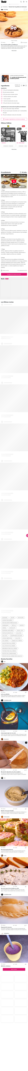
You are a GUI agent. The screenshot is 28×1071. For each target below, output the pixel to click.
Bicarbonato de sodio (16, 635)
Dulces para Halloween (8, 643)
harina (4, 627)
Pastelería (5, 6)
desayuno (4, 617)
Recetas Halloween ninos (9, 653)
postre (12, 617)
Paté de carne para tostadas (7, 810)
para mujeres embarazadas (9, 622)
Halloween (5, 640)
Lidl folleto (4, 142)
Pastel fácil (20, 630)
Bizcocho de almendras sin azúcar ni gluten (11, 771)
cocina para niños (7, 620)
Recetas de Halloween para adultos (12, 656)
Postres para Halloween (9, 650)
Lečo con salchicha (5, 694)
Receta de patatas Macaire (7, 849)
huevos (22, 625)
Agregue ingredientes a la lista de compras (15, 119)
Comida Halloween (17, 640)
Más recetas (14, 969)
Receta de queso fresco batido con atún (10, 888)
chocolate (12, 627)
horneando (5, 625)
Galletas (18, 633)
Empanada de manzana (6, 927)
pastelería (21, 617)
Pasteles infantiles (7, 633)
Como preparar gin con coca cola (8, 733)
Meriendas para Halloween (9, 648)
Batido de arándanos (5, 966)
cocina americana (7, 638)
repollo (14, 625)
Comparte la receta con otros (14, 274)
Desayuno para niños (8, 630)
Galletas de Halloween (8, 645)
